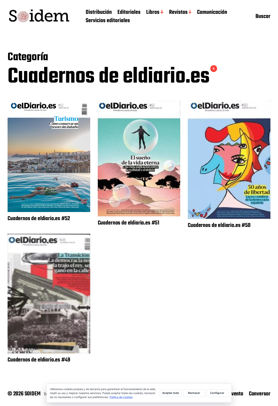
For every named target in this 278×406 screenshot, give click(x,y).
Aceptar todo (170, 392)
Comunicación (212, 12)
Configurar (217, 392)
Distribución (99, 12)
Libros (152, 12)
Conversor (259, 394)
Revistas (178, 12)
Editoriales (129, 12)
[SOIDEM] (39, 16)
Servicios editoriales (108, 21)
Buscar (262, 16)
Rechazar (194, 392)
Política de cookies (121, 397)
